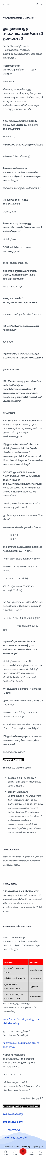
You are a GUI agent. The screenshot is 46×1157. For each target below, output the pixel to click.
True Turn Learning (23, 1147)
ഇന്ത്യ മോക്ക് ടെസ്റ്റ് (13, 1121)
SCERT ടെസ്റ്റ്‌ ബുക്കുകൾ (15, 1137)
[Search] (42, 4)
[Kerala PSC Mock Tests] (23, 1152)
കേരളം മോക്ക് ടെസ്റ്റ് (13, 1113)
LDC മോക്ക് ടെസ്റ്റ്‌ (11, 1129)
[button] (5, 4)
